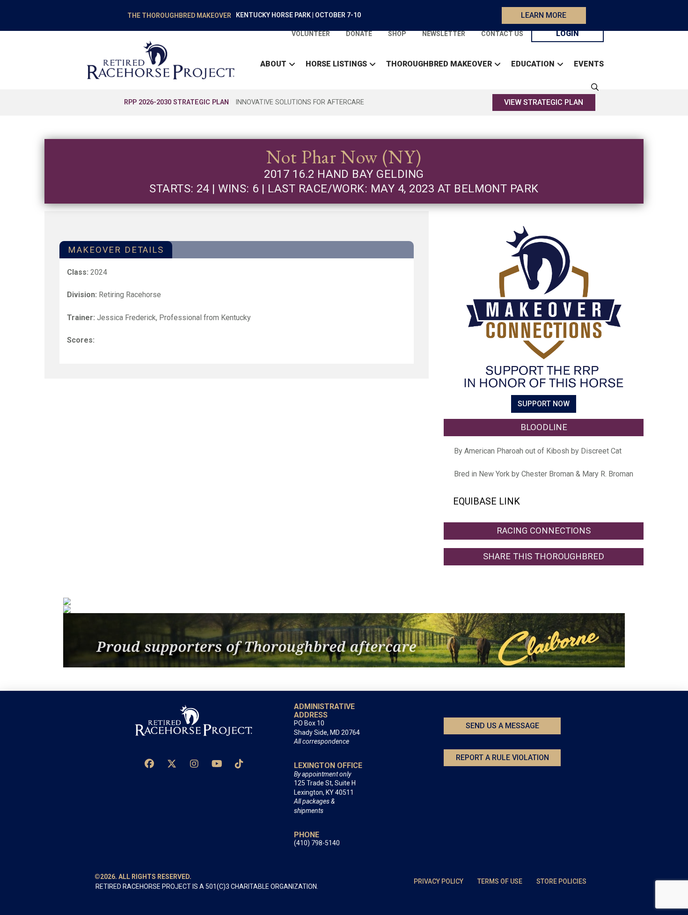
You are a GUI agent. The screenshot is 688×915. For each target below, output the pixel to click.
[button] (592, 87)
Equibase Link (486, 501)
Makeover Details (115, 250)
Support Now (544, 404)
